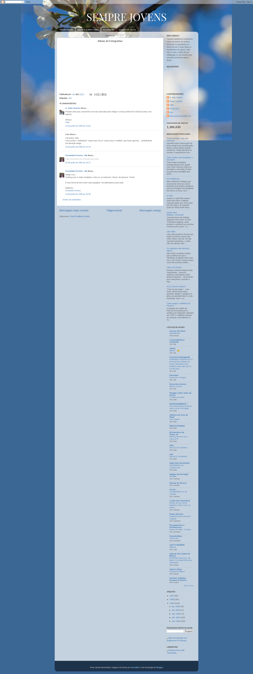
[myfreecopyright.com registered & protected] (180, 640)
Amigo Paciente (175, 101)
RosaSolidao (175, 536)
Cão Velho (171, 232)
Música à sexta (175, 386)
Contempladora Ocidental (176, 341)
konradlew (135, 667)
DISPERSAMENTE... (178, 404)
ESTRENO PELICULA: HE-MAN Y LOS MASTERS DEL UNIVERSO (180, 560)
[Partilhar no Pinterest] (105, 94)
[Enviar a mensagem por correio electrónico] (90, 94)
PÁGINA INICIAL (66, 30)
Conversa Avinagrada (179, 357)
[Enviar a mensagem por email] (95, 94)
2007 (172, 596)
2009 (172, 603)
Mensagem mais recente (74, 210)
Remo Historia (176, 514)
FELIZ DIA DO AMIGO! (176, 287)
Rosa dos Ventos (177, 384)
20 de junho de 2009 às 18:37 (78, 163)
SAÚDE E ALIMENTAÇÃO (88, 30)
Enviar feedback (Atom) (80, 216)
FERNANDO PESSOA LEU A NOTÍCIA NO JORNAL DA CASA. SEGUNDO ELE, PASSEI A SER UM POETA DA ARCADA (180, 364)
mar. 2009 (176, 614)
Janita (172, 348)
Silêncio (172, 547)
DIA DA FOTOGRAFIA (178, 448)
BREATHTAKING (177, 426)
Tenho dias (174, 538)
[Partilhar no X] (100, 94)
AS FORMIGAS (173, 179)
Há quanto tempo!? (177, 571)
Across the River (177, 331)
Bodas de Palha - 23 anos (180, 529)
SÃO (171, 445)
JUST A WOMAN (176, 545)
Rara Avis (173, 375)
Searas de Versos (178, 483)
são (171, 454)
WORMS (172, 476)
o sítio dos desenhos (179, 501)
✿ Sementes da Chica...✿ (176, 433)
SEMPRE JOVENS (126, 16)
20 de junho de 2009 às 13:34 (78, 147)
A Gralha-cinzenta (176, 397)
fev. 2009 (176, 610)
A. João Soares (72, 108)
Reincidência (174, 333)
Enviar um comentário (72, 200)
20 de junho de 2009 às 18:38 (78, 194)
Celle (171, 105)
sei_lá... (173, 489)
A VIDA (170, 196)
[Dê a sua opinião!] (98, 94)
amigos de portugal (178, 474)
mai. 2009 (176, 621)
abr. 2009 (176, 617)
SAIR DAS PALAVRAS (179, 463)
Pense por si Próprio (177, 377)
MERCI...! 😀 (174, 351)
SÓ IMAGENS (109, 30)
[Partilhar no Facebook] (103, 94)
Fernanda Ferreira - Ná (76, 155)
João (67, 122)
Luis (171, 112)
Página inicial (114, 210)
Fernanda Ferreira (73, 191)
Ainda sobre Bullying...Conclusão (175, 213)
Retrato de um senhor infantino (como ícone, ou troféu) (179, 505)
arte (70, 98)
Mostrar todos (189, 585)
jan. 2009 (176, 606)
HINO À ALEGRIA (174, 267)
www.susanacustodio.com (180, 116)
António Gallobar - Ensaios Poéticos (178, 579)
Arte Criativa (174, 419)
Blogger (159, 667)
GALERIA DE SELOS (127, 30)
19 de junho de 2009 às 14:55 (78, 126)
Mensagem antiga (150, 210)
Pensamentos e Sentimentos (176, 526)
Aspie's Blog (175, 569)
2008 (172, 599)
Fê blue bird (174, 109)
